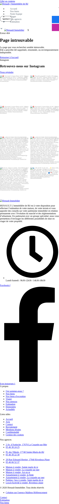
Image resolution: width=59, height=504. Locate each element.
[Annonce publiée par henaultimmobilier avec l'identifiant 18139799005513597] (14, 151)
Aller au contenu (7, 1)
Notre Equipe (16, 14)
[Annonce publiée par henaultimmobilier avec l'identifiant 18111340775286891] (14, 181)
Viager (13, 16)
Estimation (15, 22)
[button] (29, 25)
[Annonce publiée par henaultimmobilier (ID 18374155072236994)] (44, 120)
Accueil (13, 9)
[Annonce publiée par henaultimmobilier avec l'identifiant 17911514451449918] (44, 89)
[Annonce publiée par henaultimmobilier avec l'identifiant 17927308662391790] (14, 120)
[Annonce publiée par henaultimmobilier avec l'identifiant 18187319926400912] (14, 89)
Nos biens (14, 11)
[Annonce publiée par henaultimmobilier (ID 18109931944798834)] (44, 151)
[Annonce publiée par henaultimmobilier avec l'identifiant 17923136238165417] (44, 181)
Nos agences (15, 19)
